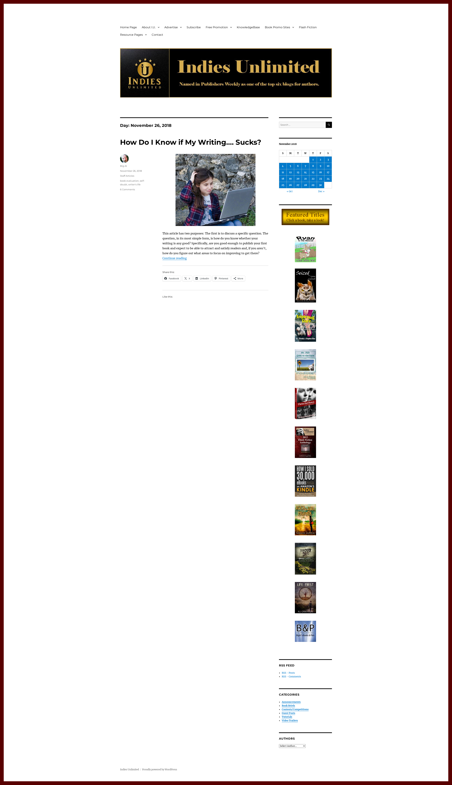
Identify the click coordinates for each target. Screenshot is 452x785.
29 (312, 185)
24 (328, 178)
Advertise (171, 27)
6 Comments (127, 189)
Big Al (123, 165)
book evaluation (129, 180)
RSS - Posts (288, 672)
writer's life (134, 184)
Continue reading (174, 258)
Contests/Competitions (295, 709)
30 (320, 185)
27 (297, 185)
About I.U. (149, 27)
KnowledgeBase (248, 27)
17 (328, 172)
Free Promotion (217, 27)
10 (328, 165)
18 (283, 178)
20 (297, 178)
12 (290, 172)
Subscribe (194, 27)
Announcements (291, 702)
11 (283, 172)
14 (305, 172)
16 (320, 172)
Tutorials (287, 716)
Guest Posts (288, 713)
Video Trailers (290, 720)
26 (290, 185)
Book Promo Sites (277, 27)
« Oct (290, 191)
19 (290, 178)
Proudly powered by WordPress (159, 769)
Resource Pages (131, 34)
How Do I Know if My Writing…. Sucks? (190, 142)
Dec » (321, 191)
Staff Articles (127, 175)
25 (282, 185)
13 (298, 172)
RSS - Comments (291, 676)
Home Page (128, 27)
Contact (157, 34)
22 (313, 178)
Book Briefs (288, 705)
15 (313, 172)
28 (305, 185)
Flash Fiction (308, 27)
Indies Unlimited (129, 769)
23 (320, 178)
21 (305, 178)
